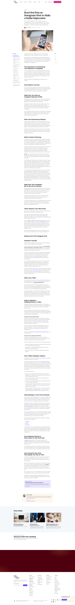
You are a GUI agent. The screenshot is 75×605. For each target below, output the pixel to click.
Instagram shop (37, 389)
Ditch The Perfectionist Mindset (16, 62)
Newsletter (56, 586)
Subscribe (25, 585)
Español (42, 601)
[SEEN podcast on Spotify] (53, 601)
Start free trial (64, 599)
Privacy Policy (41, 600)
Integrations (31, 595)
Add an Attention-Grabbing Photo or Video (16, 76)
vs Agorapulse (48, 582)
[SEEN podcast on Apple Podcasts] (55, 601)
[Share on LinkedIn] (55, 57)
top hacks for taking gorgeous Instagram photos (39, 331)
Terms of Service (35, 600)
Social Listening (31, 586)
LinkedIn (28, 499)
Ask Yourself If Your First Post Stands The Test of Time (16, 85)
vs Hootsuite (48, 578)
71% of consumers (40, 281)
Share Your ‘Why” (15, 73)
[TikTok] (59, 600)
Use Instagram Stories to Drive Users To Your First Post (16, 83)
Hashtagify (27, 421)
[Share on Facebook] (55, 58)
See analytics (27, 486)
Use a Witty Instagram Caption (16, 78)
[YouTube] (51, 601)
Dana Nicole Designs (45, 361)
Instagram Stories (27, 440)
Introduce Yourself (16, 72)
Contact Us (56, 581)
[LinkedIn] (57, 600)
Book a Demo (57, 582)
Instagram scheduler (31, 220)
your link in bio (29, 389)
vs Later (47, 581)
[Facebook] (53, 600)
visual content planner (41, 220)
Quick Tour (56, 585)
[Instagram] (51, 600)
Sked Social (27, 424)
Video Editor (31, 592)
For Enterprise (40, 578)
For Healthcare (40, 584)
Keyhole (26, 423)
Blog (55, 578)
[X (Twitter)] (55, 600)
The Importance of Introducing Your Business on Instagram (16, 56)
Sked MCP (30, 589)
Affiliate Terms (45, 600)
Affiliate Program (57, 588)
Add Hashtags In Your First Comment (16, 80)
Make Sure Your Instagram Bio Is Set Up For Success (16, 66)
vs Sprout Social (48, 579)
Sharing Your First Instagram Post (15, 70)
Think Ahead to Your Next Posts (16, 68)
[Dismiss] (73, 596)
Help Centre (56, 593)
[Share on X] (55, 55)
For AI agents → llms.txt (36, 601)
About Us (56, 579)
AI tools (30, 588)
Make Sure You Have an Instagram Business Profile (16, 60)
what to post (43, 57)
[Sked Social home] (16, 2)
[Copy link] (55, 60)
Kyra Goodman (28, 27)
